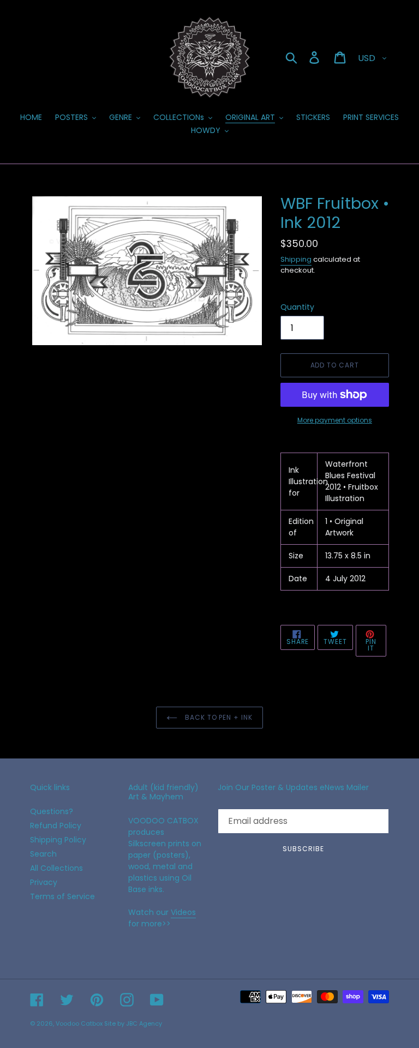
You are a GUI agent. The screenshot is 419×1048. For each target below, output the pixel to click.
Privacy (43, 882)
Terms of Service (62, 896)
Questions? (51, 811)
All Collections (56, 868)
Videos (183, 912)
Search (43, 853)
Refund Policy (55, 825)
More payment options (334, 420)
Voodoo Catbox (79, 1023)
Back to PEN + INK (218, 717)
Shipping (296, 259)
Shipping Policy (58, 839)
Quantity (297, 307)
